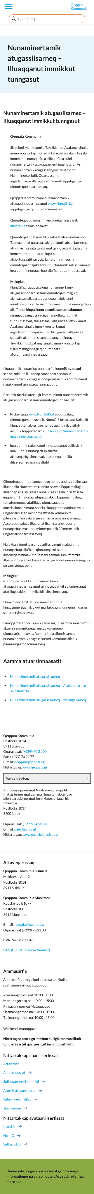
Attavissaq (11, 1064)
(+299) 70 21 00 (35, 751)
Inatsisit (9, 1126)
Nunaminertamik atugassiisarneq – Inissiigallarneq (48, 700)
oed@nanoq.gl (25, 829)
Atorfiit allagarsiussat (19, 1090)
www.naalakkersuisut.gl (40, 834)
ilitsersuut (18, 226)
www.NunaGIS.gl (60, 203)
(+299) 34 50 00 (35, 824)
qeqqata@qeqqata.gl (29, 762)
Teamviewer (12, 1108)
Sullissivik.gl (12, 1144)
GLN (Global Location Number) (26, 950)
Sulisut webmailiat (17, 1099)
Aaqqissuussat (14, 1072)
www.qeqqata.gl (35, 767)
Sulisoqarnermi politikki (21, 1081)
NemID (8, 1135)
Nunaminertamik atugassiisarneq (35, 676)
